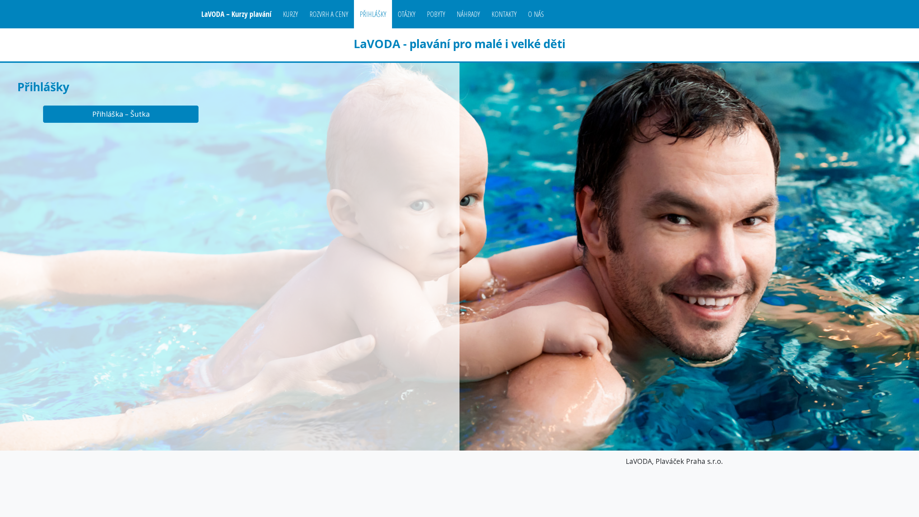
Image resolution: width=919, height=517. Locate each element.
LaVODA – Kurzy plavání (236, 14)
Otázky (406, 14)
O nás (536, 14)
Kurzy (290, 14)
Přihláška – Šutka (121, 114)
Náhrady (468, 14)
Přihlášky (373, 14)
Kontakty (504, 14)
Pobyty (436, 14)
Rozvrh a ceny (328, 14)
